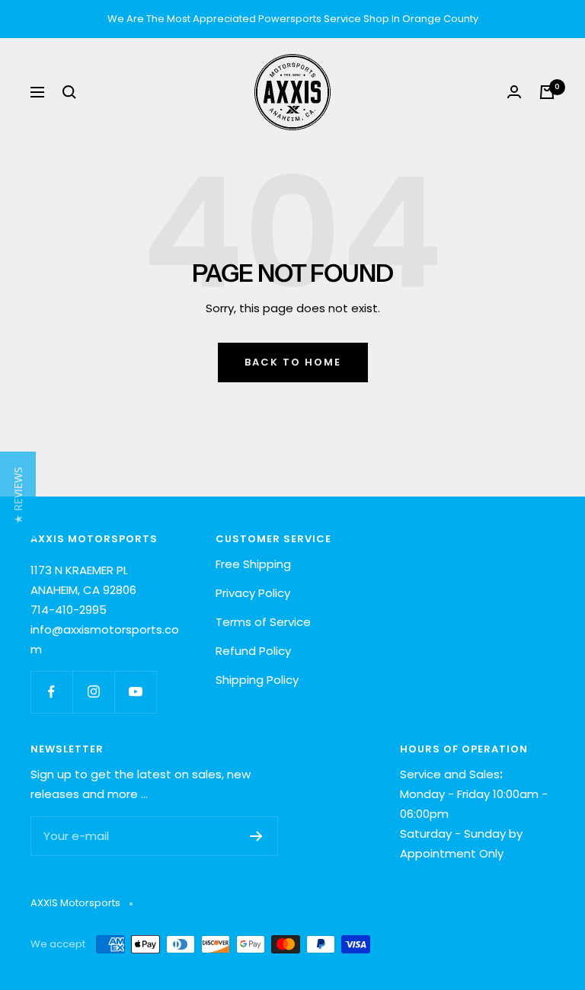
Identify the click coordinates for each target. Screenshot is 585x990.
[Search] (69, 92)
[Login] (514, 91)
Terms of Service (263, 622)
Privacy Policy (253, 593)
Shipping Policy (257, 680)
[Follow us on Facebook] (51, 692)
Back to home (293, 362)
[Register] (256, 836)
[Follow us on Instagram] (93, 692)
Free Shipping (253, 564)
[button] (18, 495)
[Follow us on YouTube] (135, 692)
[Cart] (547, 92)
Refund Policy (253, 651)
